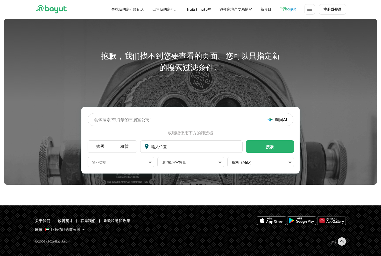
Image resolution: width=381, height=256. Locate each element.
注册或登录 (332, 9)
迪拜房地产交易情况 (236, 9)
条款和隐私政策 (116, 220)
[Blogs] (288, 9)
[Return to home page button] (51, 9)
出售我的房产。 (165, 9)
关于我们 (42, 220)
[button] (122, 162)
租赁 (124, 146)
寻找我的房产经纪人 (127, 9)
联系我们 (88, 220)
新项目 (265, 9)
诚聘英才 (65, 220)
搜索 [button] (270, 146)
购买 (100, 146)
